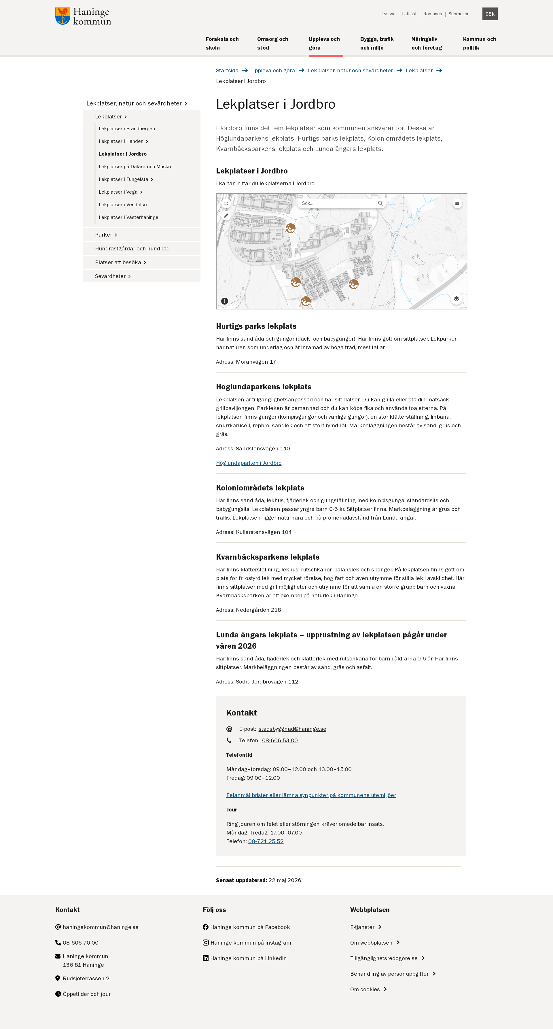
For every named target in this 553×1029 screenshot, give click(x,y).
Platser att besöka (118, 262)
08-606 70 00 (81, 942)
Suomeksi (458, 14)
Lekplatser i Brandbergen (127, 128)
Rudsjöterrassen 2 (86, 978)
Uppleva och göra (273, 70)
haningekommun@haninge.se (101, 927)
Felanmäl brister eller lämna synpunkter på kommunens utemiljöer (311, 795)
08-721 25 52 (266, 841)
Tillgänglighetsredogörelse (384, 958)
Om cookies (365, 989)
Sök (490, 14)
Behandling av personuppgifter (389, 974)
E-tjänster (362, 927)
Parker (103, 234)
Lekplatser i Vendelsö (123, 204)
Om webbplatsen (371, 942)
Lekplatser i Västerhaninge (128, 217)
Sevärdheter (110, 276)
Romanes (432, 14)
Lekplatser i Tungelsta (123, 179)
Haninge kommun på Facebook (250, 927)
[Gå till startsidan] (83, 23)
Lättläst (409, 14)
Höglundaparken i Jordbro (249, 463)
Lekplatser (419, 70)
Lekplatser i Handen (121, 141)
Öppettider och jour (87, 994)
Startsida (227, 70)
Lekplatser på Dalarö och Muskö (135, 166)
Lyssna (388, 14)
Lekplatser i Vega (118, 192)
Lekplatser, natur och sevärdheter (350, 70)
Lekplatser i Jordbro (123, 153)
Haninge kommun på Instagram (251, 942)
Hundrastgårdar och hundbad (132, 248)
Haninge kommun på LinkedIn (248, 958)
